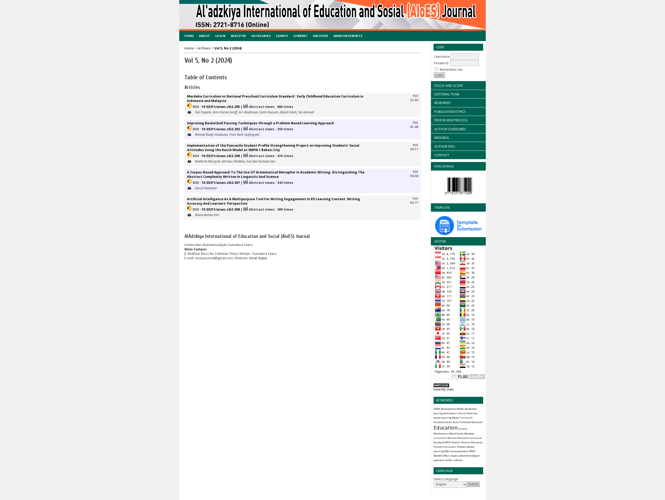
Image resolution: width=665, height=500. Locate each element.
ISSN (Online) (444, 166)
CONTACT (441, 155)
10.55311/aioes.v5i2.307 (221, 182)
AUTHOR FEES (444, 146)
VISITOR (440, 241)
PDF (415, 96)
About (204, 36)
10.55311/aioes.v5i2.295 (221, 107)
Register (238, 36)
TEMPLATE (442, 207)
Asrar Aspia (258, 258)
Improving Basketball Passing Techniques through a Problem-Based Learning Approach (260, 123)
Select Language (446, 479)
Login (220, 36)
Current (300, 36)
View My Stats (444, 389)
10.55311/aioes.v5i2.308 (221, 209)
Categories (261, 36)
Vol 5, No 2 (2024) (228, 48)
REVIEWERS (442, 103)
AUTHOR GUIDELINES (450, 129)
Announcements (348, 36)
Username (442, 56)
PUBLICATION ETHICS (450, 111)
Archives (320, 36)
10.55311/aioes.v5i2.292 (221, 129)
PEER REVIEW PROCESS (451, 120)
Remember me (451, 69)
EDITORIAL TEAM (446, 94)
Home (189, 36)
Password (441, 63)
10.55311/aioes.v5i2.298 (221, 156)
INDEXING (441, 137)
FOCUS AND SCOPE (448, 85)
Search (282, 36)
